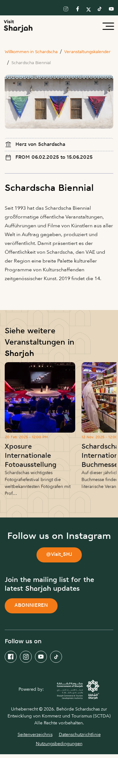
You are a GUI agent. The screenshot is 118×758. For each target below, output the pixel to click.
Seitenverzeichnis (35, 735)
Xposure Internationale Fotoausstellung (30, 456)
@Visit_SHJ (59, 554)
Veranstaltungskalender (87, 52)
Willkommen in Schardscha (31, 52)
